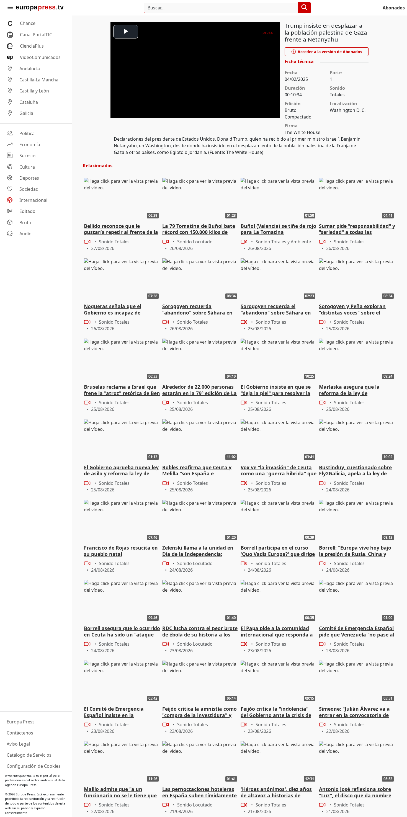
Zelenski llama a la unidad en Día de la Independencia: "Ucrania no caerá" (197, 551)
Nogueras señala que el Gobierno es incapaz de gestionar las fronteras (112, 309)
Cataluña (28, 102)
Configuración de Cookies (34, 766)
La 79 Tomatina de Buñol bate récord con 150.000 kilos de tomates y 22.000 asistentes (198, 229)
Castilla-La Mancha (38, 80)
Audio (25, 234)
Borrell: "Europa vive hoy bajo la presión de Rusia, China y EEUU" (355, 551)
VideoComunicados (40, 57)
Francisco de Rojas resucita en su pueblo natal (121, 551)
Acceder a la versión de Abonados (329, 51)
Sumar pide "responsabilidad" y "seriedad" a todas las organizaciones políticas (357, 229)
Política (27, 133)
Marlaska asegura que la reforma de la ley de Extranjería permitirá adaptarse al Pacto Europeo (353, 390)
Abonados (394, 8)
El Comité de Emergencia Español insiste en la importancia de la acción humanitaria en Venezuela (116, 712)
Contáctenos (20, 733)
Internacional (33, 200)
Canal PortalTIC (36, 35)
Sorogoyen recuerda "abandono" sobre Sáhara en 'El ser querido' (197, 309)
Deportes (29, 178)
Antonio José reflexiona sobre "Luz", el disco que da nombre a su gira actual (355, 792)
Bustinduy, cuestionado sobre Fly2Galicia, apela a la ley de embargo (355, 471)
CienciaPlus (32, 46)
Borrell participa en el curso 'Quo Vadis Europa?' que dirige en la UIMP (278, 551)
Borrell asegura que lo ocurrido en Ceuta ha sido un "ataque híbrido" (122, 631)
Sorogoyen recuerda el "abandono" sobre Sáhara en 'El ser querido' (276, 309)
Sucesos (28, 156)
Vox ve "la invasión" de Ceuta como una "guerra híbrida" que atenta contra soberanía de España (278, 471)
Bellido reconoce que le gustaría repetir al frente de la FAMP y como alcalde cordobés (121, 229)
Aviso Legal (18, 744)
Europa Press (21, 722)
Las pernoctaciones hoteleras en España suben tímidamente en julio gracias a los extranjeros (199, 792)
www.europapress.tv (20, 775)
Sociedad (28, 189)
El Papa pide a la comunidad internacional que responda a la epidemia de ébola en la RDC (278, 631)
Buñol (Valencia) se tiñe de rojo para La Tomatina (278, 229)
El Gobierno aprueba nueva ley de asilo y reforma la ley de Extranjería (121, 471)
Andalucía (29, 69)
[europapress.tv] (40, 8)
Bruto (25, 223)
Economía (29, 144)
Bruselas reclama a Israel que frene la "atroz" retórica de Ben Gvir (122, 390)
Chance (27, 23)
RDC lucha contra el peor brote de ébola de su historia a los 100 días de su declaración (200, 631)
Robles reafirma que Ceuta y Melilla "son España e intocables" (196, 471)
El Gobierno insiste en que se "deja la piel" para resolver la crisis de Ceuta (276, 390)
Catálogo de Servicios (29, 755)
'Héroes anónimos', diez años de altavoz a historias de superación (276, 792)
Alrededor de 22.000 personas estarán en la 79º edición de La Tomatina (199, 390)
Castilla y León (34, 91)
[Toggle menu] (10, 8)
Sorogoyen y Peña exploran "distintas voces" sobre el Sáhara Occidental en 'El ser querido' (353, 309)
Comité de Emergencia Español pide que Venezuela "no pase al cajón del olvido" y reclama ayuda (356, 631)
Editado (27, 211)
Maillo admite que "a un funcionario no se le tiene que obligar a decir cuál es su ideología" (120, 792)
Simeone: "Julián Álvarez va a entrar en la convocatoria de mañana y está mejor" (354, 712)
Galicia (26, 113)
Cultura (27, 167)
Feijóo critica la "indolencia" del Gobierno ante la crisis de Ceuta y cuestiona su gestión (276, 712)
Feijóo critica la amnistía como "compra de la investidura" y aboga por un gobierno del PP (199, 712)
